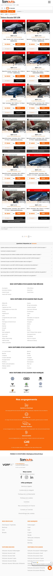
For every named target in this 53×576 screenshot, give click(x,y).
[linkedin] (32, 477)
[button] (49, 2)
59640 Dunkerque (20, 96)
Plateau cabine (6, 366)
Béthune (4, 305)
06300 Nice (46, 96)
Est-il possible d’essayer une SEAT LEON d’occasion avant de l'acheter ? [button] (18, 268)
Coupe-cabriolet (6, 357)
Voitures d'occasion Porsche (36, 568)
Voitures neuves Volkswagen (11, 550)
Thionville (4, 336)
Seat (29, 530)
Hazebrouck (5, 313)
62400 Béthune (21, 32)
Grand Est (30, 290)
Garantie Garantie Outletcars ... (38, 72)
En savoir (7, 48)
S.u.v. (28, 366)
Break (28, 353)
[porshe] (12, 391)
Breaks (4, 532)
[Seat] (40, 379)
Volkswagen (31, 525)
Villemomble (5, 340)
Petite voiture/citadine (8, 363)
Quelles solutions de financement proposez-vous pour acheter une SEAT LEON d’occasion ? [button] (23, 247)
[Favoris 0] (24, 23)
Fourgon (29, 357)
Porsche (30, 540)
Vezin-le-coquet (31, 338)
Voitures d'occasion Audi (35, 553)
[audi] (26, 379)
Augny (29, 303)
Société (29, 368)
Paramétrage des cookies (26, 513)
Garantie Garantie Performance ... (41, 104)
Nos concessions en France (26, 505)
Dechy (4, 311)
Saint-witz (5, 334)
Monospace (30, 361)
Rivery (29, 330)
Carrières (26, 502)
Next (28, 237)
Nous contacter (19, 48)
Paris (28, 328)
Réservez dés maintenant (14, 115)
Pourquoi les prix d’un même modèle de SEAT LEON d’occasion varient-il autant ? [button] (21, 254)
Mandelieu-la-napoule (33, 317)
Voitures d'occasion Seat (35, 555)
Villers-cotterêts (6, 342)
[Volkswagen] (12, 379)
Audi (29, 527)
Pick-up (29, 363)
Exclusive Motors (6, 290)
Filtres (4, 11)
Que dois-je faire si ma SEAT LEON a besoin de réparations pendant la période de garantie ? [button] (23, 272)
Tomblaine (30, 336)
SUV (3, 530)
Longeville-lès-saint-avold (9, 317)
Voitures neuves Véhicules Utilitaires (13, 563)
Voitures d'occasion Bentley (36, 570)
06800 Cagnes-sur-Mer (44, 32)
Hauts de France (6, 294)
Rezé (3, 330)
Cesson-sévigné (31, 307)
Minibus (4, 361)
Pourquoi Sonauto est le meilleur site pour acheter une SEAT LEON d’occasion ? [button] (20, 258)
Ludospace (30, 359)
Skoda (29, 535)
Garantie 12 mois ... (13, 40)
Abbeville (4, 303)
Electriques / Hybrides (9, 525)
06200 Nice (22, 131)
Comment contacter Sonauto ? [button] (8, 251)
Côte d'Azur (30, 288)
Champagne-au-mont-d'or (9, 309)
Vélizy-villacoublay (7, 338)
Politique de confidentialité (26, 494)
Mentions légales (26, 486)
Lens (3, 315)
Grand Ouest (5, 292)
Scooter (4, 368)
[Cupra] (12, 385)
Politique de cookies (26, 498)
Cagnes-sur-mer (6, 307)
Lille (28, 315)
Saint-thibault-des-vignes (34, 332)
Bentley (30, 542)
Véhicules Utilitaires (34, 537)
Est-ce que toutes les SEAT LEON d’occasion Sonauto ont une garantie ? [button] (18, 275)
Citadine (4, 355)
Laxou (28, 313)
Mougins (29, 321)
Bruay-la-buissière (32, 305)
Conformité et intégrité (26, 490)
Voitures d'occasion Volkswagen (37, 550)
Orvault (4, 328)
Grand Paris (30, 292)
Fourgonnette (6, 359)
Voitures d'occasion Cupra (36, 558)
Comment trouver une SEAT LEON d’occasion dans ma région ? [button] (16, 261)
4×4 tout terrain (6, 351)
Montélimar (30, 319)
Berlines (4, 527)
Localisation (19, 11)
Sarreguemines (31, 334)
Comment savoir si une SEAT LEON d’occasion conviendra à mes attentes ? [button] (19, 265)
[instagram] (27, 477)
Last (31, 237)
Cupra (29, 532)
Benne (29, 351)
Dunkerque (30, 311)
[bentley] (26, 391)
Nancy (29, 324)
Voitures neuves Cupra (9, 558)
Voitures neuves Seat (8, 555)
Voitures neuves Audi (8, 553)
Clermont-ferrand (32, 309)
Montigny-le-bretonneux (9, 321)
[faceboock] (22, 477)
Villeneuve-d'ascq (32, 340)
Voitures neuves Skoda (9, 561)
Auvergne (5, 288)
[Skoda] (26, 385)
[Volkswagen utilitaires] (40, 385)
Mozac (4, 324)
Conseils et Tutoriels (26, 509)
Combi (29, 355)
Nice (28, 326)
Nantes (4, 326)
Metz (3, 319)
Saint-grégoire (6, 332)
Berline (4, 353)
